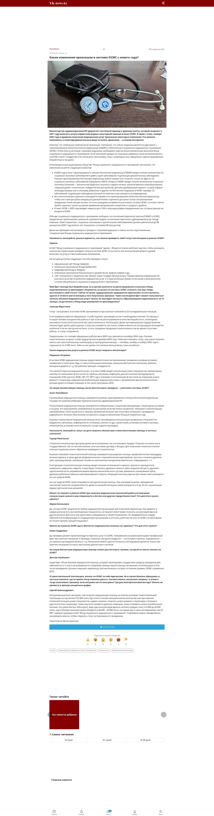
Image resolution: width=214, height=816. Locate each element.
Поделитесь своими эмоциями (107, 635)
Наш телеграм (108, 627)
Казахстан (103, 650)
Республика (54, 49)
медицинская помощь (122, 650)
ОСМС (53, 650)
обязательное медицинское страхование (77, 650)
